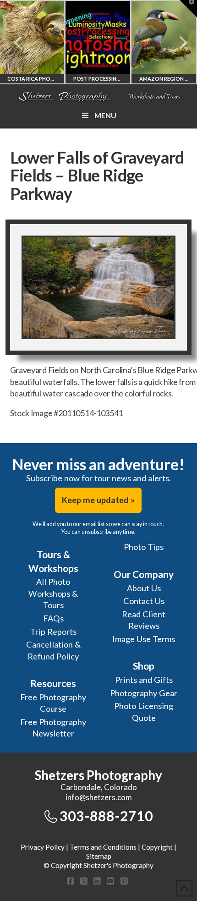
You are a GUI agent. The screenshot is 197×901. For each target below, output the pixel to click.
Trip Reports (53, 631)
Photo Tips (144, 547)
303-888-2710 (106, 816)
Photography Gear (143, 693)
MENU (105, 115)
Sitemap (98, 856)
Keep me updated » (98, 500)
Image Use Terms (143, 639)
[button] (188, 8)
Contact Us (143, 601)
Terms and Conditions (103, 847)
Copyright (157, 847)
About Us (144, 588)
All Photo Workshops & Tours (53, 593)
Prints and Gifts (144, 680)
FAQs (53, 618)
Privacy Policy (43, 847)
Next (177, 42)
